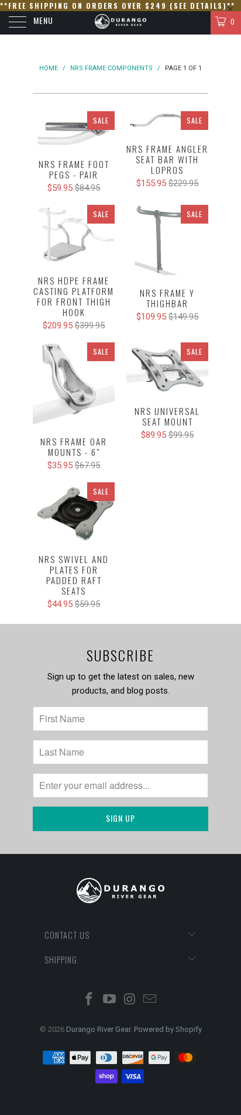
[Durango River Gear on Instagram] (130, 1000)
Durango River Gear (98, 1029)
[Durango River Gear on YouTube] (110, 1000)
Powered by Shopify (168, 1029)
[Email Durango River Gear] (150, 1000)
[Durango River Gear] (120, 23)
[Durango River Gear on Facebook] (89, 1000)
